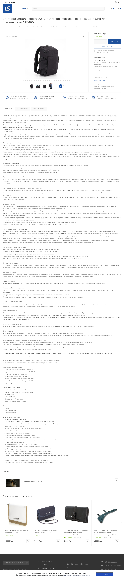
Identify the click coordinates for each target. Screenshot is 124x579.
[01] (45, 59)
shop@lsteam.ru (46, 565)
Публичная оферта (110, 569)
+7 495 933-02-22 (9, 2)
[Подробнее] (116, 480)
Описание (8, 108)
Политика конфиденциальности (111, 562)
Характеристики (22, 108)
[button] (22, 80)
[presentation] (26, 86)
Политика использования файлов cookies (112, 566)
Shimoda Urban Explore (32, 482)
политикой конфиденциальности (77, 575)
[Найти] (102, 9)
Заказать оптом (38, 108)
